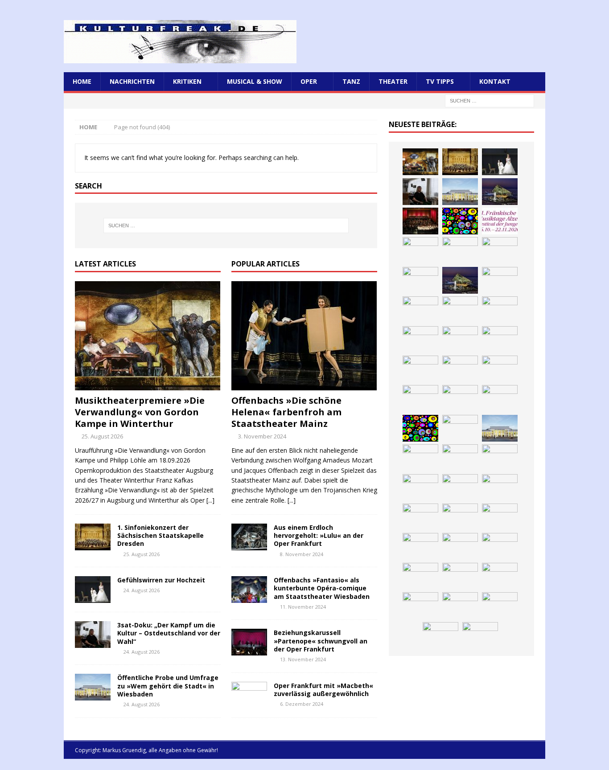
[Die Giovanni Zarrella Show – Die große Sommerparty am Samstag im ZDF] (500, 398)
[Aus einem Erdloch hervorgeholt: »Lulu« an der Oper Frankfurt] (249, 537)
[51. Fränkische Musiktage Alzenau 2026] (500, 221)
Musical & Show (254, 81)
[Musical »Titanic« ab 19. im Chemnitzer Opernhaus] (460, 398)
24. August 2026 (141, 590)
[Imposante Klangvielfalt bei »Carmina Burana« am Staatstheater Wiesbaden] (420, 221)
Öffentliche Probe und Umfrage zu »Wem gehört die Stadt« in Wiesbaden (167, 685)
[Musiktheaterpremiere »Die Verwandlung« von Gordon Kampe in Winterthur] (148, 335)
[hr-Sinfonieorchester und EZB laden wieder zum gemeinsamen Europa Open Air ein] (460, 605)
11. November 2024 (303, 606)
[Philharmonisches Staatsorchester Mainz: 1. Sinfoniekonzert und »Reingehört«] (500, 250)
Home (82, 81)
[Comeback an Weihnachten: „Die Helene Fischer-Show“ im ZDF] (420, 280)
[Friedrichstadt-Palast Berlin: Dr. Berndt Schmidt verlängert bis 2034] (500, 487)
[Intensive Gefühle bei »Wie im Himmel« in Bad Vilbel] (460, 457)
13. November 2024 (303, 659)
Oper (308, 81)
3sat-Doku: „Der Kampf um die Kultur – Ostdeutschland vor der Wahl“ (168, 633)
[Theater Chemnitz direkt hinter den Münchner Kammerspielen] (460, 546)
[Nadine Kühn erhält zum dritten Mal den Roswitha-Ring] (420, 428)
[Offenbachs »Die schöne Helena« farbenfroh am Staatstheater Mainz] (304, 335)
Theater (393, 81)
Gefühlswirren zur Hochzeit (161, 580)
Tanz (351, 81)
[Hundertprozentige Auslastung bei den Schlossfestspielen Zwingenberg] (420, 250)
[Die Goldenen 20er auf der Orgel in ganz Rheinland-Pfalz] (500, 576)
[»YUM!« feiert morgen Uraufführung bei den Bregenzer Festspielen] (420, 369)
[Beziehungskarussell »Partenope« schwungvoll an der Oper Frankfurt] (249, 642)
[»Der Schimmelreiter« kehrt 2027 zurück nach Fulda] (420, 339)
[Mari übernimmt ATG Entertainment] (500, 309)
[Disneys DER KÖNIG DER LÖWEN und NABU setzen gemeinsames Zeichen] (500, 546)
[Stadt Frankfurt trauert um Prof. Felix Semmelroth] (500, 605)
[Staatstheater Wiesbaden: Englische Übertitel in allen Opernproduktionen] (500, 280)
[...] (210, 500)
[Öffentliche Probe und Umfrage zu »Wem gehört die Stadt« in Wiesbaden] (93, 687)
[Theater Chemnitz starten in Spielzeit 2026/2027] (460, 517)
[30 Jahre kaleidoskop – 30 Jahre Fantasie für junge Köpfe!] (460, 221)
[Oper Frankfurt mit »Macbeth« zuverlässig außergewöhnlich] (249, 695)
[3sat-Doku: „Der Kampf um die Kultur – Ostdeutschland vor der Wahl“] (93, 634)
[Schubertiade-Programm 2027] (460, 309)
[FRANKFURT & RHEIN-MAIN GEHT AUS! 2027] (420, 517)
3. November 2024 (262, 436)
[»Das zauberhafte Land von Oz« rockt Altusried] (480, 635)
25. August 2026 (102, 436)
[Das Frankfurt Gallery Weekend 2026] (460, 369)
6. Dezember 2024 (301, 703)
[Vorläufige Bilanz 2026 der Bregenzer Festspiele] (460, 280)
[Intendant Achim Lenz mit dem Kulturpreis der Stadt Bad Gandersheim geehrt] (460, 487)
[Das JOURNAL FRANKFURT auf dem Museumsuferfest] (460, 576)
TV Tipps (440, 81)
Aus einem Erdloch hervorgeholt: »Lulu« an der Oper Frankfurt (318, 535)
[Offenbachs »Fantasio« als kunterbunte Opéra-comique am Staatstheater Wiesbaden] (249, 589)
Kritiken (187, 81)
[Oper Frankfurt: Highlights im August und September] (420, 546)
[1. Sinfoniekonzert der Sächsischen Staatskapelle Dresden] (93, 537)
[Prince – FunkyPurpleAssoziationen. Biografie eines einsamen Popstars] (460, 339)
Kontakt (494, 81)
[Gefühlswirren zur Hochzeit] (93, 589)
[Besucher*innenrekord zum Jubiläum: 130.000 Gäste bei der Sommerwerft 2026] (420, 605)
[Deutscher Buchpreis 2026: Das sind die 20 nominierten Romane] (420, 576)
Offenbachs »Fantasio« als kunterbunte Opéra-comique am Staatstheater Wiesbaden (322, 588)
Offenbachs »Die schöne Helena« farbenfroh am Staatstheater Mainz (286, 412)
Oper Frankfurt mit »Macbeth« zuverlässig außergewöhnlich (323, 689)
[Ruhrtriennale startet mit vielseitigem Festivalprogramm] (500, 517)
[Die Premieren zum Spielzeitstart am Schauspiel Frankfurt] (420, 398)
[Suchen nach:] (489, 100)
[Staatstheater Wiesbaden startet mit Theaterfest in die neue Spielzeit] (500, 369)
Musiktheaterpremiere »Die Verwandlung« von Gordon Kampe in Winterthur (140, 412)
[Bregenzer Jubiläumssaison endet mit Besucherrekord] (500, 191)
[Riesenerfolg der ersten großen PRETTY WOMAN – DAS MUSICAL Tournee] (500, 339)
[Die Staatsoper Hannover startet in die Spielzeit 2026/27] (460, 250)
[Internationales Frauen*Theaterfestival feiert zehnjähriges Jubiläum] (420, 487)
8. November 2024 (301, 554)
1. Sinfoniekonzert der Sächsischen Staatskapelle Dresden (160, 535)
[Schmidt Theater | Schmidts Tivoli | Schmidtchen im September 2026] (500, 457)
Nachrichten (132, 81)
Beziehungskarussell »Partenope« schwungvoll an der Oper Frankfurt (320, 640)
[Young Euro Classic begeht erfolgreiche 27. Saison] (420, 457)
